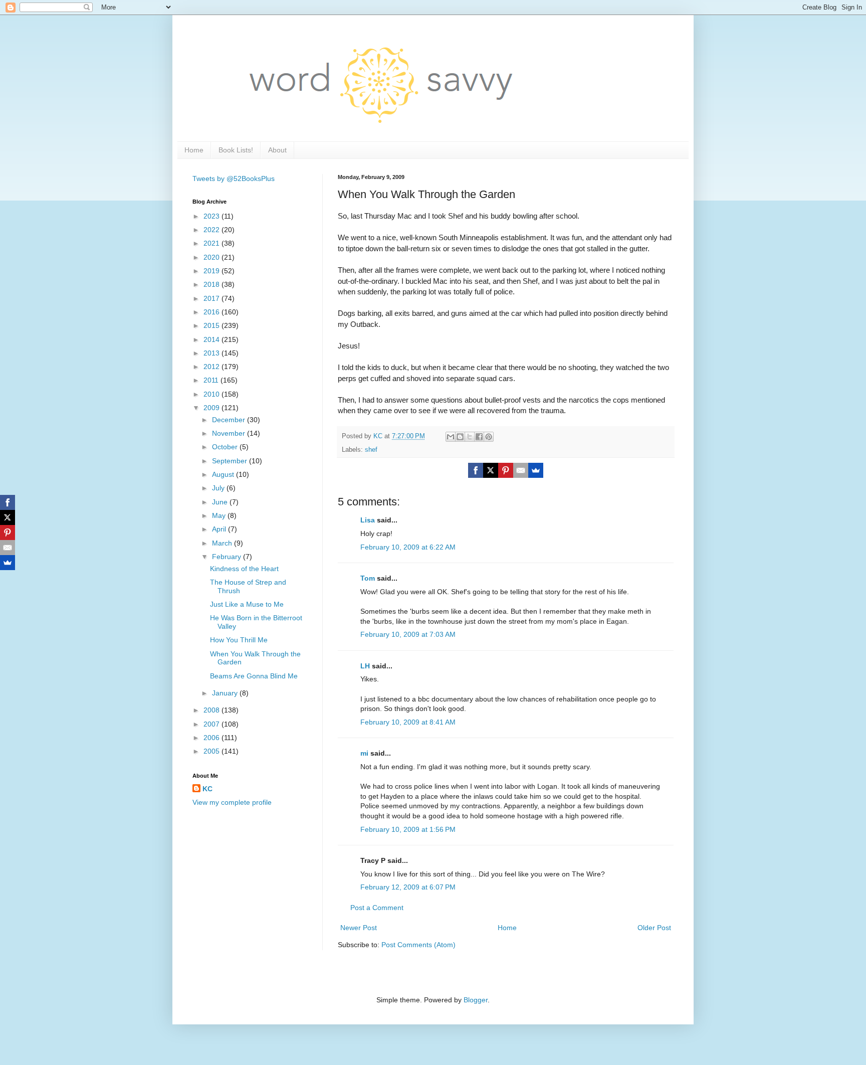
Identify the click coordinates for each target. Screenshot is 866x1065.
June (221, 502)
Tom (367, 578)
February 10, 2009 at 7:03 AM (408, 634)
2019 (212, 271)
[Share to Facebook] (479, 437)
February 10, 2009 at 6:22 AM (408, 547)
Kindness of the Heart (244, 569)
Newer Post (358, 928)
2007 (212, 724)
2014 (212, 339)
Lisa (367, 520)
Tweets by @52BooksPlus (233, 178)
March (223, 543)
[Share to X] (470, 437)
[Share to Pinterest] (489, 437)
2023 (212, 216)
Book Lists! (236, 150)
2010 (212, 394)
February (227, 557)
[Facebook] (475, 470)
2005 (212, 751)
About (277, 150)
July (219, 488)
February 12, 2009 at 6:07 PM (408, 887)
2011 (212, 380)
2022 (212, 230)
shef (371, 449)
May (220, 515)
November (229, 433)
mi (364, 753)
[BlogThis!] (460, 437)
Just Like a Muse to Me (247, 604)
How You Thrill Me (239, 640)
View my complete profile (232, 802)
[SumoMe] (535, 470)
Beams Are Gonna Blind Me (254, 676)
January (226, 693)
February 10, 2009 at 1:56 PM (408, 829)
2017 (212, 298)
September (230, 461)
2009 (212, 408)
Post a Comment (376, 908)
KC (207, 789)
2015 (212, 325)
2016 (212, 312)
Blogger (476, 1000)
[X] (490, 470)
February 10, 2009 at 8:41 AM (408, 722)
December (229, 420)
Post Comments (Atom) (418, 945)
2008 (212, 710)
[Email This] (451, 437)
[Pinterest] (505, 470)
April (220, 529)
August (224, 474)
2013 (212, 353)
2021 (212, 243)
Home (193, 150)
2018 (212, 284)
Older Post (654, 928)
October (226, 447)
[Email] (520, 470)
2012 (212, 367)
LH (365, 666)
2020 (212, 257)
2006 (212, 738)
